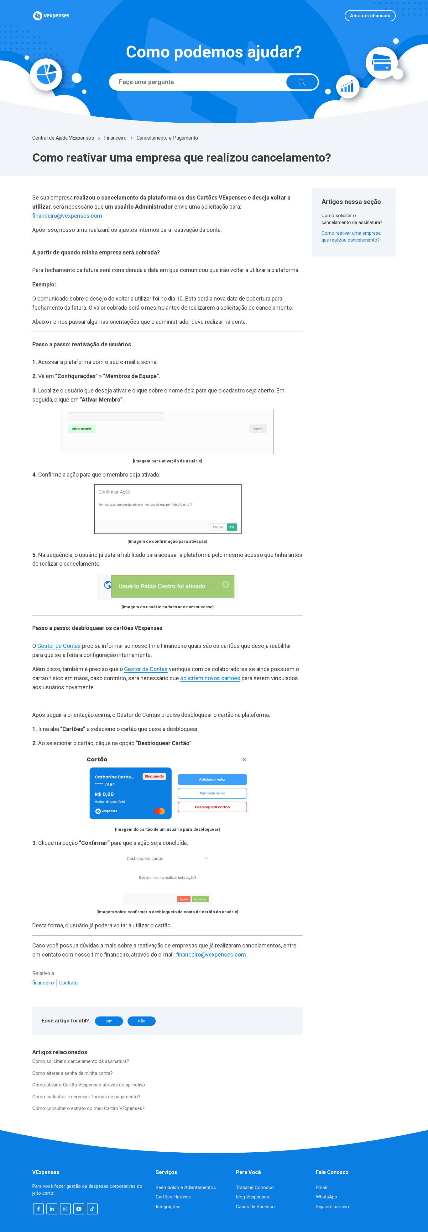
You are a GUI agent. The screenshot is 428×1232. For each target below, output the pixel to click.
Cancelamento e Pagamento (167, 138)
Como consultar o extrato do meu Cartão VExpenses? (88, 1108)
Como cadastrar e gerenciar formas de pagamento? (86, 1097)
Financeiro (115, 138)
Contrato (68, 983)
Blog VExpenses (252, 1197)
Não (141, 1021)
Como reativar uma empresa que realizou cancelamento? (351, 236)
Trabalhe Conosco (255, 1187)
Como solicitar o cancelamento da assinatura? (80, 1061)
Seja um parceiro (333, 1206)
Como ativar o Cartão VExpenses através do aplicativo (88, 1085)
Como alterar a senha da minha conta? (72, 1073)
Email (321, 1187)
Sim (109, 1021)
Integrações (168, 1206)
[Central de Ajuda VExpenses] (51, 16)
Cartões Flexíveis (173, 1197)
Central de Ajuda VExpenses (63, 138)
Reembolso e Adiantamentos (186, 1187)
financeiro (43, 983)
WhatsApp (326, 1197)
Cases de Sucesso (255, 1206)
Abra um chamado (370, 16)
